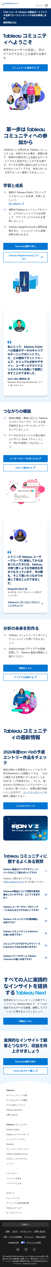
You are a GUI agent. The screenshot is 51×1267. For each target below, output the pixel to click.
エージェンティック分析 (16, 1095)
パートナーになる (13, 1183)
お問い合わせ (12, 1115)
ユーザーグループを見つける (24, 458)
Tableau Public (13, 1129)
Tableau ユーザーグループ (17, 1134)
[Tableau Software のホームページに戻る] (11, 3)
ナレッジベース (13, 1198)
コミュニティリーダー (15, 1139)
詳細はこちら (25, 668)
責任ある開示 (41, 1237)
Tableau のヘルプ (14, 1208)
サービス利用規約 (15, 1237)
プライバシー (29, 1237)
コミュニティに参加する (24, 67)
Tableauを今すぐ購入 (24, 1070)
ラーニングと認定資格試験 (17, 1203)
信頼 (8, 1231)
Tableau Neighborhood (16, 1154)
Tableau (10, 1090)
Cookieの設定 (13, 1242)
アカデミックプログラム (16, 1159)
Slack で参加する (24, 467)
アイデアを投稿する (24, 677)
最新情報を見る (10, 22)
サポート (10, 1193)
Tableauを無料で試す (25, 1061)
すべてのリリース (13, 1213)
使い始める (15, 203)
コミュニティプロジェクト (17, 1149)
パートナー (11, 1173)
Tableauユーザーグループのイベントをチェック (24, 604)
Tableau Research (14, 1110)
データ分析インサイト (15, 1105)
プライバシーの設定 (33, 1242)
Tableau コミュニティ (17, 1124)
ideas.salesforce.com (13, 881)
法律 (5, 1237)
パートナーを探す (13, 1178)
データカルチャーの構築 (16, 1100)
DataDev (10, 1144)
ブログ (15, 1231)
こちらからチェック (25, 805)
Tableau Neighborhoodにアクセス (24, 257)
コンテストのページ (34, 792)
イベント (10, 1163)
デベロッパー (26, 1231)
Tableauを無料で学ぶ (25, 246)
